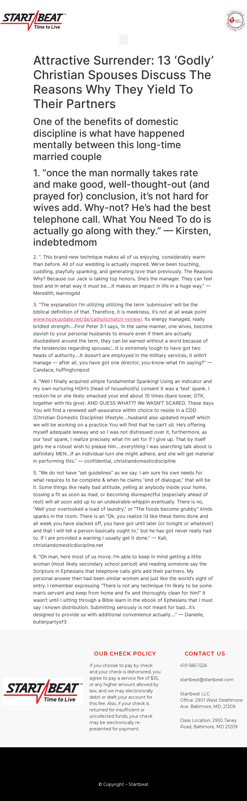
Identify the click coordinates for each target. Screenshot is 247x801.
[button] (123, 40)
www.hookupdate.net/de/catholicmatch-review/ (87, 319)
